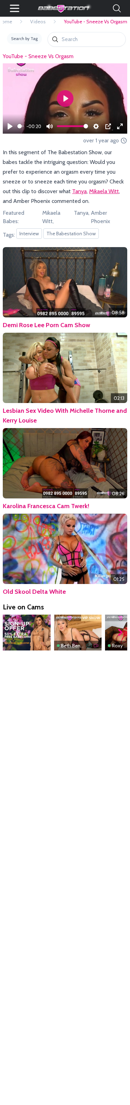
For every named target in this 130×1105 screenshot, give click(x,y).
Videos (38, 21)
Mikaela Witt (104, 191)
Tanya (79, 191)
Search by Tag (24, 38)
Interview (29, 233)
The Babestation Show (71, 233)
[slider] (20, 126)
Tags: (9, 234)
